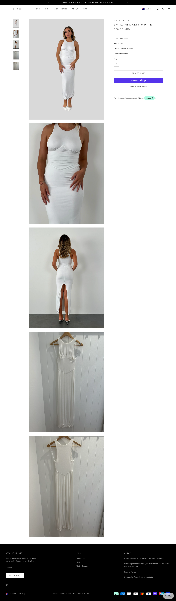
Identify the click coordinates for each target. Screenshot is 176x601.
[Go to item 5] (16, 66)
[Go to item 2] (16, 34)
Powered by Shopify (79, 594)
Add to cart (139, 73)
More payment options (138, 86)
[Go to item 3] (16, 44)
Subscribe (14, 575)
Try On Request (82, 566)
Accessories (60, 9)
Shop (47, 9)
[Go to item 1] (16, 23)
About (75, 9)
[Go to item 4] (16, 55)
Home (37, 9)
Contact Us (81, 558)
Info (85, 9)
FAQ (78, 562)
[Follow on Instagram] (7, 585)
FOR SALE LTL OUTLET (124, 20)
